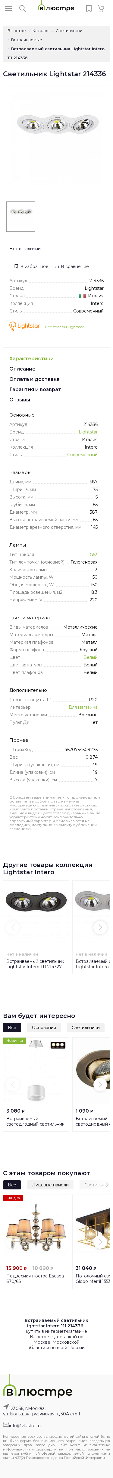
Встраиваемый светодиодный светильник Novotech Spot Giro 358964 (35, 1124)
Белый (90, 657)
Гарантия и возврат (35, 389)
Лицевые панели (50, 1185)
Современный (82, 454)
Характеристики (31, 358)
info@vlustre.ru (25, 1425)
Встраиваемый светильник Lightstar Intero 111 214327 (35, 964)
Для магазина (83, 707)
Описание (22, 369)
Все (12, 1027)
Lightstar (88, 432)
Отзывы (19, 400)
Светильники (86, 1027)
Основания (44, 1027)
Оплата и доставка (34, 379)
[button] (13, 927)
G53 (94, 554)
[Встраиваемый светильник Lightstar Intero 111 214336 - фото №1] (20, 216)
